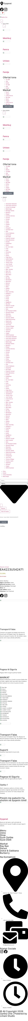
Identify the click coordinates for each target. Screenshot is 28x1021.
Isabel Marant (9, 259)
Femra (6, 49)
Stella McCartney (10, 319)
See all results (5, 511)
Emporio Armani (10, 238)
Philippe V (8, 293)
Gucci (7, 92)
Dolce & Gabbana (9, 850)
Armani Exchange (10, 207)
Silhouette (8, 316)
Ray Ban (8, 97)
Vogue (7, 94)
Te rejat (8, 79)
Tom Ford (8, 324)
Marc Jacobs (9, 269)
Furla (7, 250)
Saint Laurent (9, 307)
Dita (7, 231)
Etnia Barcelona (10, 240)
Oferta (7, 169)
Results (3, 508)
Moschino (8, 281)
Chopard (8, 228)
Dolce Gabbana (10, 233)
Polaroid (8, 295)
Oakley (7, 288)
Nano (7, 286)
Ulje (7, 81)
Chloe (7, 226)
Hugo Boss (9, 257)
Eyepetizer (9, 243)
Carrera (8, 217)
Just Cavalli (9, 264)
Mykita (7, 285)
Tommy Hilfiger (10, 326)
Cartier (8, 219)
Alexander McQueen (11, 203)
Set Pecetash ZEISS (11, 310)
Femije (6, 72)
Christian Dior (9, 229)
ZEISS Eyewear (10, 335)
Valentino (8, 329)
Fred (7, 248)
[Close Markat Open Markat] (4, 199)
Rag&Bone (8, 302)
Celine (7, 222)
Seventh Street (10, 312)
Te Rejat (8, 166)
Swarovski (8, 321)
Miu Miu (8, 278)
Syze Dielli (6, 517)
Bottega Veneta (10, 210)
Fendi (7, 245)
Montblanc (8, 279)
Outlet (7, 83)
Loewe (7, 267)
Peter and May (10, 292)
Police (7, 184)
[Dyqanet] (2, 3)
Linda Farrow (9, 95)
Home (1, 517)
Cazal (7, 221)
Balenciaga (9, 209)
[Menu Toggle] (1, 21)
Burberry (8, 212)
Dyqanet (8, 3)
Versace (8, 331)
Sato (7, 309)
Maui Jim (8, 271)
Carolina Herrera (10, 216)
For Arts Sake (9, 247)
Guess (7, 255)
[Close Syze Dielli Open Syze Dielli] (4, 26)
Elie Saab (8, 236)
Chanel (7, 224)
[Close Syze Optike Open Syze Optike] (4, 112)
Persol (7, 290)
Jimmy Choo (9, 262)
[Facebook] (2, 9)
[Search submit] (1, 505)
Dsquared (8, 235)
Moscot (8, 283)
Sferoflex (8, 314)
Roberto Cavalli (10, 305)
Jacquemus (9, 260)
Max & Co (8, 273)
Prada (7, 298)
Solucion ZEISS (10, 317)
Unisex (6, 61)
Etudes (7, 241)
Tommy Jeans (9, 328)
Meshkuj (7, 38)
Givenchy (8, 252)
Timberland (9, 323)
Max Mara (8, 274)
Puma (7, 300)
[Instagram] (6, 9)
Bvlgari (7, 214)
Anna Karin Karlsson (11, 205)
